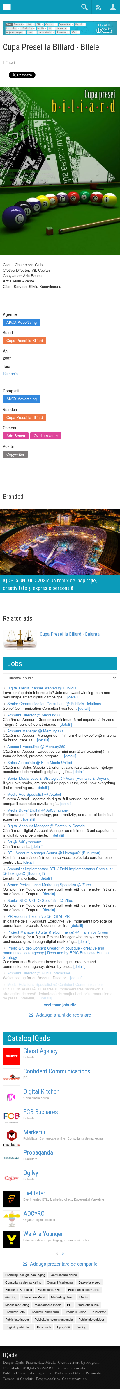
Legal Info (44, 1373)
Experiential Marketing (89, 1199)
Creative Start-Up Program (78, 1362)
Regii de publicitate (18, 1327)
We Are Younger (43, 1233)
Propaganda (38, 1152)
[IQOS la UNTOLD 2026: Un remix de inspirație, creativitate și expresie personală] (60, 550)
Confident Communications (56, 1071)
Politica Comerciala (18, 1373)
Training (80, 1327)
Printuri (9, 62)
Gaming (10, 1297)
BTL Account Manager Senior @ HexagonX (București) (53, 852)
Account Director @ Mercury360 (34, 715)
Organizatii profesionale (39, 1219)
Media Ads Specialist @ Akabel (34, 794)
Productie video (75, 1311)
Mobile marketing (17, 1304)
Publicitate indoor (17, 1319)
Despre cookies (48, 1378)
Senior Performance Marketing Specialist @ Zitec (49, 884)
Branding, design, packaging (42, 1240)
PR (25, 1077)
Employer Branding (18, 1289)
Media (83, 1297)
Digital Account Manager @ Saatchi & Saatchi (46, 825)
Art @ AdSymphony (24, 841)
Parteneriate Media (41, 1362)
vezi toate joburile (60, 1004)
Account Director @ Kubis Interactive (38, 973)
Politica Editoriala (70, 1367)
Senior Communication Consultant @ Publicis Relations (54, 703)
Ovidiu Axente (46, 435)
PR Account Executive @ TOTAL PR (38, 916)
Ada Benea (15, 435)
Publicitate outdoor (91, 1319)
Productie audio (88, 1304)
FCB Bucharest (41, 1112)
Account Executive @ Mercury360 (36, 746)
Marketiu (34, 1132)
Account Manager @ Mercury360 (35, 731)
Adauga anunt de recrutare (63, 1014)
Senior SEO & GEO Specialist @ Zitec (40, 900)
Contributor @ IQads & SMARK (28, 1367)
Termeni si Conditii (18, 1378)
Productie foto (15, 1311)
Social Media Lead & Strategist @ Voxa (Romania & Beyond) (58, 778)
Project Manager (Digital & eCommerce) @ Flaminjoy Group (57, 932)
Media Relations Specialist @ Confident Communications (55, 984)
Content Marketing (60, 1282)
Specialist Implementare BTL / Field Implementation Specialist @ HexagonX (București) (58, 871)
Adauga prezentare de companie (63, 1264)
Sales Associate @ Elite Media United (39, 762)
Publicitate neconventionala (54, 1319)
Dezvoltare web (89, 1282)
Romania (10, 373)
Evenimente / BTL (35, 1199)
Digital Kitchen (41, 1091)
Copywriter (15, 454)
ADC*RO (34, 1213)
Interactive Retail (33, 1297)
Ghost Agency (40, 1051)
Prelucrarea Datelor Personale (78, 1373)
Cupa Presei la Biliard (24, 340)
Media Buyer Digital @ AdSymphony (38, 810)
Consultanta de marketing (85, 1138)
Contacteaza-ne (74, 1378)
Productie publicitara (44, 1311)
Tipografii (63, 1327)
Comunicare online (36, 1098)
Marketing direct (61, 1199)
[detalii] (73, 697)
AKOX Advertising (21, 322)
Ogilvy (30, 1173)
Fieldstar (34, 1193)
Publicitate (30, 1057)
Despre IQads (13, 1362)
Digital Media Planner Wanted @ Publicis (41, 688)
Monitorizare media (48, 1304)
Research (44, 1327)
